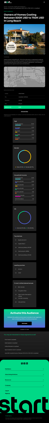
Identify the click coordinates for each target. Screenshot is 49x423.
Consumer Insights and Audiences (16, 6)
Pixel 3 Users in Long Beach (10, 339)
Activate (24, 323)
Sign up (7, 393)
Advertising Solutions (11, 374)
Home (5, 6)
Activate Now (24, 111)
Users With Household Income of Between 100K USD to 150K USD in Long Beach (21, 353)
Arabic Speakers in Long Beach (11, 343)
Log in (7, 390)
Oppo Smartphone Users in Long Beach (13, 349)
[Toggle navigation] (44, 2)
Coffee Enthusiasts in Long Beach (12, 346)
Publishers (8, 369)
